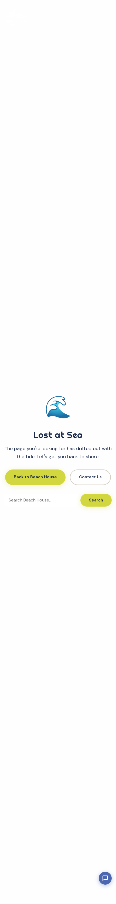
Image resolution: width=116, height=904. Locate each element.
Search (96, 500)
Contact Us (90, 477)
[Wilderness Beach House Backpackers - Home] (16, 17)
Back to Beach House (35, 477)
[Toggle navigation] (105, 17)
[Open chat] (105, 878)
